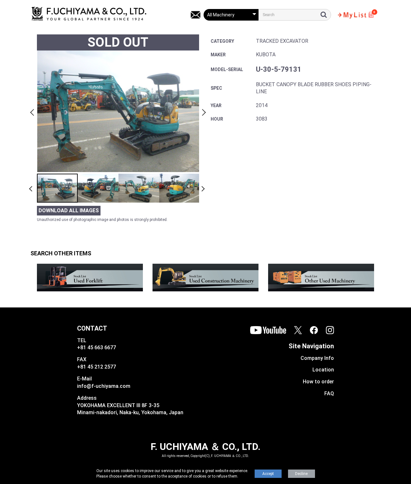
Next (203, 111)
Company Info (317, 358)
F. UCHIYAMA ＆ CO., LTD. (205, 446)
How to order (318, 382)
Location (323, 370)
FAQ (329, 393)
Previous (33, 111)
